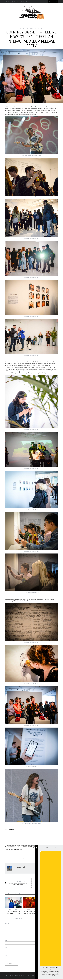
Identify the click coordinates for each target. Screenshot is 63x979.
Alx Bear (11, 829)
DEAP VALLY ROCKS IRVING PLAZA (50, 968)
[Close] (36, 848)
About (50, 24)
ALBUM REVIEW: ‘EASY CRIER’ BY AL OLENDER (13, 913)
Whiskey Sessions (23, 24)
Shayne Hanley (21, 867)
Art (19, 846)
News (13, 24)
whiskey (34, 24)
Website (7, 955)
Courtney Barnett (27, 846)
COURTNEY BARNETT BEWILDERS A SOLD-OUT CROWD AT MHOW (18, 883)
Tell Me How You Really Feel (14, 849)
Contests (42, 24)
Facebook (11, 858)
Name (7, 940)
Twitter (25, 858)
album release (24, 28)
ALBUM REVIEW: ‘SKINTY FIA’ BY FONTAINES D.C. (31, 913)
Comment (8, 923)
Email (7, 947)
